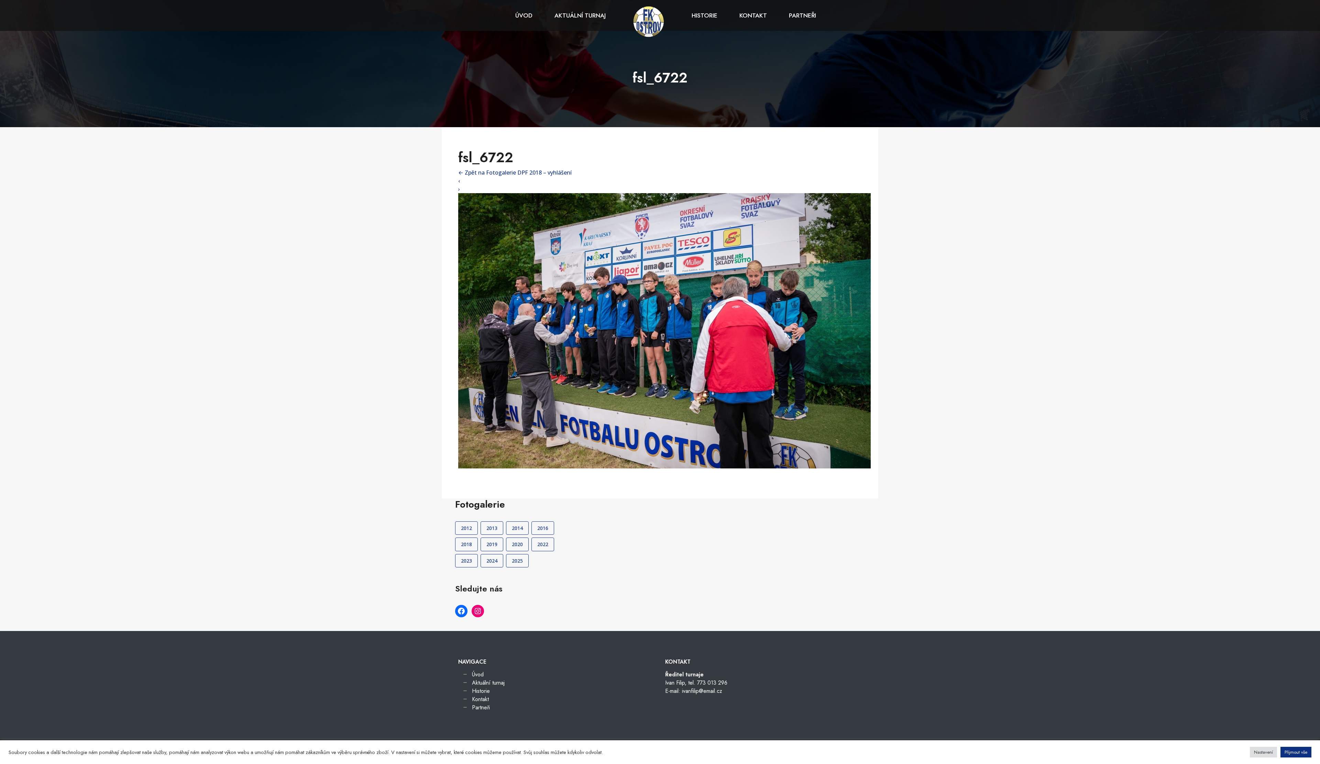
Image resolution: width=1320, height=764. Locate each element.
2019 (491, 544)
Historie (704, 15)
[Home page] (648, 21)
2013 (491, 528)
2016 (542, 528)
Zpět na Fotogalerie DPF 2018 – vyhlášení (515, 172)
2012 (466, 528)
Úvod (523, 15)
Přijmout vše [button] (1296, 752)
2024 (491, 560)
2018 (466, 544)
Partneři (802, 15)
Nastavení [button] (1263, 752)
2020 (517, 544)
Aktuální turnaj (580, 15)
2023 (466, 560)
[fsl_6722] (664, 330)
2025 (517, 560)
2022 (542, 544)
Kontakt (753, 15)
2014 (517, 528)
